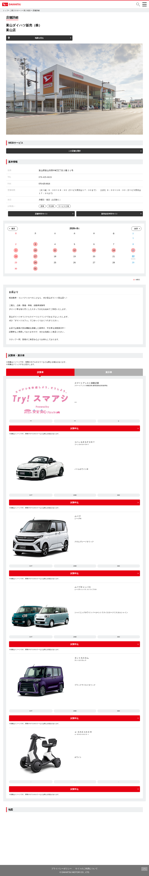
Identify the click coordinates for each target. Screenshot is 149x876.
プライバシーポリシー (61, 868)
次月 (136, 229)
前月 (13, 229)
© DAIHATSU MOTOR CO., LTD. (75, 872)
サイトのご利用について (86, 868)
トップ (5, 10)
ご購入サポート (16, 10)
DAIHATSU (24, 4)
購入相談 (27, 10)
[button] (138, 4)
